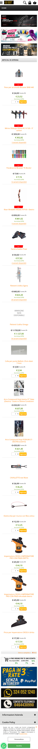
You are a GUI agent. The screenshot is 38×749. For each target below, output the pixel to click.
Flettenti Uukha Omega (19, 324)
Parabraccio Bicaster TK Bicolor (19, 168)
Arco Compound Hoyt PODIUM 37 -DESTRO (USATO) (19, 440)
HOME (4, 8)
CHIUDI (36, 727)
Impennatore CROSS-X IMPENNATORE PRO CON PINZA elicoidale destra (19, 595)
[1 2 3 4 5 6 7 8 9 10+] (15, 102)
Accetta (19, 746)
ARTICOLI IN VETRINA (10, 60)
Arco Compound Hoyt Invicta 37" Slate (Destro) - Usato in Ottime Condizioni (19, 400)
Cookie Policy (23, 733)
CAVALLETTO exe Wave (19, 478)
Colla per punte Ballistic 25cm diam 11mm (19, 362)
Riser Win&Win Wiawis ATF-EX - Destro (19, 209)
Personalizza (19, 739)
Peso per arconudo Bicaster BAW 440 (19, 87)
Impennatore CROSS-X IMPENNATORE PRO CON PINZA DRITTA (19, 557)
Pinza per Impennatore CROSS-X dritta (19, 632)
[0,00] (35, 2)
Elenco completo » (24, 653)
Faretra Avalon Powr (19, 249)
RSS (35, 653)
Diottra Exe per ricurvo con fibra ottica (19, 516)
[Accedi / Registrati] (30, 2)
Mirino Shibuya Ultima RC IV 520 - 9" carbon (19, 129)
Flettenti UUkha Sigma (19, 286)
